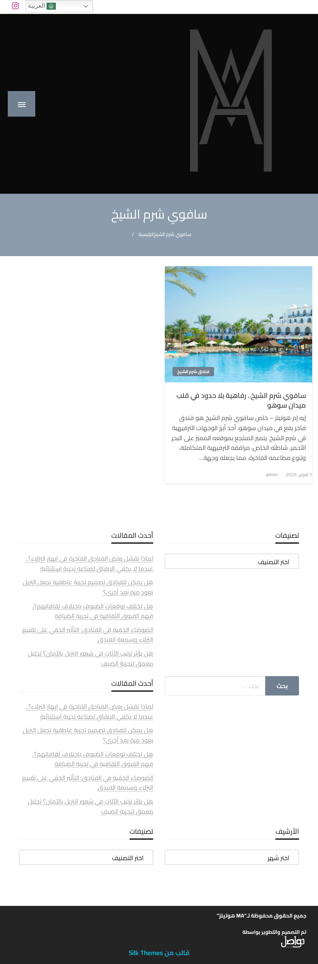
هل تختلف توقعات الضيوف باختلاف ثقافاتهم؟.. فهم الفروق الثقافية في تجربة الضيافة (92, 611)
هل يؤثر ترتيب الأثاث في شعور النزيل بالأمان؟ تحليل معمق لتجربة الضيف (90, 658)
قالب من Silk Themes (159, 953)
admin (272, 474)
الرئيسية (146, 234)
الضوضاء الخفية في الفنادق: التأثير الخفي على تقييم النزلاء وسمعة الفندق (87, 635)
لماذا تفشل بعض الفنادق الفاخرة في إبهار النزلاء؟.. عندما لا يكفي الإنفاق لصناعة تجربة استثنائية (89, 563)
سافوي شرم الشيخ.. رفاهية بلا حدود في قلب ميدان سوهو (241, 400)
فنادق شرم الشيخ (193, 371)
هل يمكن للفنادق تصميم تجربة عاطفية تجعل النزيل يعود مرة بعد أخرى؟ (88, 587)
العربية (37, 5)
